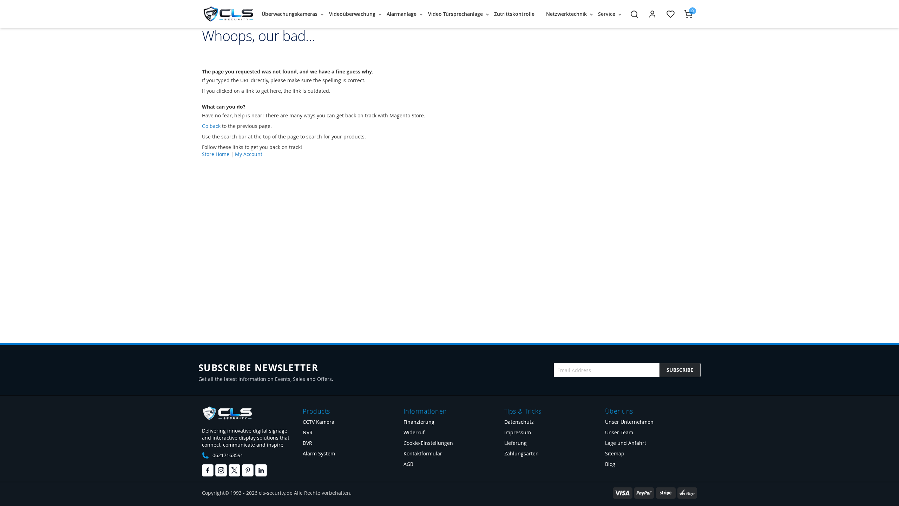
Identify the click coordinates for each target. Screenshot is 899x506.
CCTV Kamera (318, 422)
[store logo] (228, 14)
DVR (307, 443)
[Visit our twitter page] (234, 470)
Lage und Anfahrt (625, 443)
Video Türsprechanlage (455, 14)
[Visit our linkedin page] (261, 470)
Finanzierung (418, 422)
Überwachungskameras (289, 14)
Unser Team (619, 432)
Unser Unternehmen (629, 422)
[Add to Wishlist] (670, 14)
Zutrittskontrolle (514, 14)
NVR (308, 432)
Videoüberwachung (352, 14)
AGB (408, 464)
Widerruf (414, 432)
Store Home (215, 154)
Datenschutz (519, 422)
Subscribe (680, 369)
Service (606, 14)
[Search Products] (634, 14)
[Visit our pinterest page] (248, 470)
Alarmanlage (401, 14)
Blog (610, 464)
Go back (211, 126)
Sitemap (614, 453)
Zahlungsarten (521, 453)
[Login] (652, 14)
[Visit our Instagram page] (221, 470)
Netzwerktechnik (566, 14)
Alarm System (319, 453)
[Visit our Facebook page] (208, 470)
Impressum (517, 432)
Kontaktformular (422, 453)
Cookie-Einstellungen (428, 443)
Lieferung (515, 443)
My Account (248, 154)
